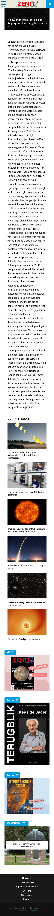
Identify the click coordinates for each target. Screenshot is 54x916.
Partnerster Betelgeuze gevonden (24, 639)
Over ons (27, 891)
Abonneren (27, 878)
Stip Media (33, 911)
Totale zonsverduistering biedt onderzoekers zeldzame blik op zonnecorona (22, 455)
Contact (27, 899)
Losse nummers (27, 882)
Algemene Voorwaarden (27, 886)
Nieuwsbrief (27, 895)
